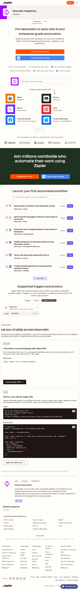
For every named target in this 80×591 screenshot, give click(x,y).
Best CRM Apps (65, 558)
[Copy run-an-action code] (73, 427)
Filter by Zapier (8, 520)
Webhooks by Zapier (39, 523)
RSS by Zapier (8, 526)
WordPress (23, 561)
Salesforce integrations (9, 553)
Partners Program (72, 580)
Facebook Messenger (40, 529)
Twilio (60, 526)
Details (62, 206)
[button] (40, 58)
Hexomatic (24, 481)
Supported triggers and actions (40, 286)
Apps (16, 481)
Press (56, 577)
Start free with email (40, 52)
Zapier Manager (9, 529)
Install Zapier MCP (13, 382)
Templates (75, 577)
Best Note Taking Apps (68, 561)
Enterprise (67, 577)
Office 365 (23, 564)
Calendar (48, 557)
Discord (35, 526)
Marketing (48, 567)
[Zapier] (7, 2)
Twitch (34, 549)
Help (20, 501)
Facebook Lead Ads (65, 523)
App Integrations (60, 580)
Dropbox (23, 549)
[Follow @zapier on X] (17, 578)
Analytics (16, 14)
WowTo (6, 523)
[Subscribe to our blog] (24, 578)
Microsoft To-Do (37, 556)
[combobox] (44, 81)
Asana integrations (7, 564)
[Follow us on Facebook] (10, 578)
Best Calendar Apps (67, 564)
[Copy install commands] (73, 411)
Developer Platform (47, 577)
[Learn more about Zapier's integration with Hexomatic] (7, 484)
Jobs (60, 577)
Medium (34, 564)
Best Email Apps (66, 555)
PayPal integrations (8, 561)
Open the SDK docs (14, 463)
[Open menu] (76, 2)
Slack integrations (7, 549)
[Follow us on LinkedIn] (13, 578)
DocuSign (23, 558)
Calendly (34, 553)
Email (47, 560)
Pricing (33, 577)
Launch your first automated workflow (40, 191)
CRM (46, 563)
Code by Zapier (38, 520)
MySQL (61, 520)
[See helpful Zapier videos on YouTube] (21, 578)
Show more (5, 567)
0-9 (8, 539)
